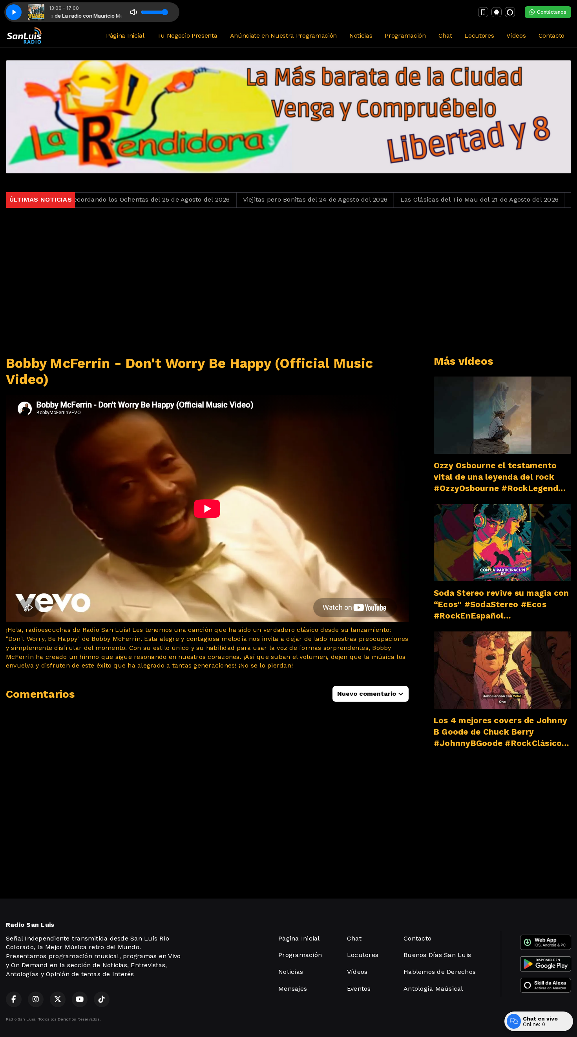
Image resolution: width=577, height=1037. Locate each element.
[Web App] (483, 12)
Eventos (359, 988)
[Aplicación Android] (496, 12)
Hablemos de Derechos (440, 971)
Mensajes (292, 988)
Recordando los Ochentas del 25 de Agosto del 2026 (98, 199)
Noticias (360, 35)
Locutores (479, 35)
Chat (445, 35)
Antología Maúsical (433, 988)
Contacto (551, 35)
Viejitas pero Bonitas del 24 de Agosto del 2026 (263, 199)
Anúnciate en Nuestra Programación (283, 35)
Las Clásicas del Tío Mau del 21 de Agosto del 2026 (428, 199)
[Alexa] (510, 12)
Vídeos (516, 35)
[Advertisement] (288, 282)
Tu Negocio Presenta (187, 35)
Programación (405, 35)
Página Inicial (125, 35)
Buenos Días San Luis (437, 955)
